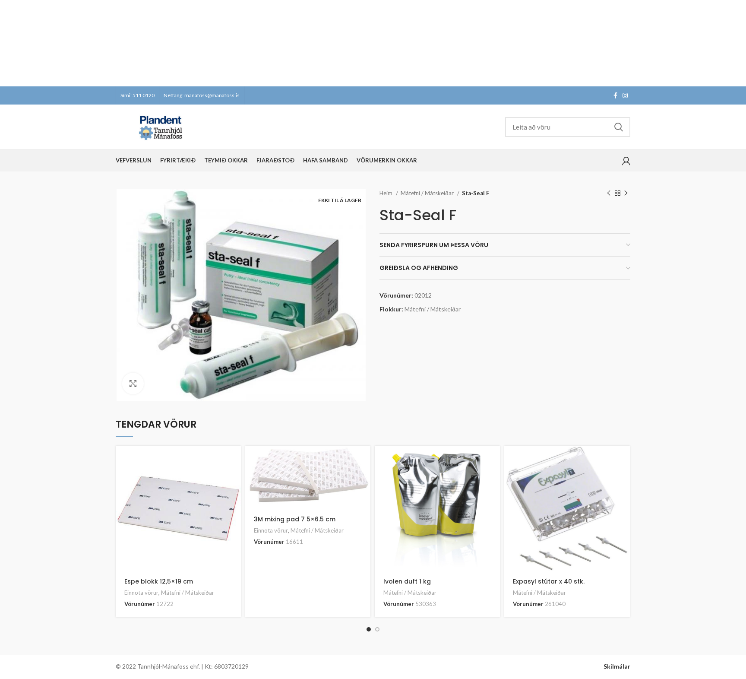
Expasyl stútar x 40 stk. (549, 581)
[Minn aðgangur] (626, 160)
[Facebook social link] (615, 95)
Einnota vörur (141, 592)
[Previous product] (608, 193)
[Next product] (626, 193)
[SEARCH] (618, 127)
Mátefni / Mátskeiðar (428, 193)
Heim (386, 193)
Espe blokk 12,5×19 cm (158, 581)
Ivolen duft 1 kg (407, 581)
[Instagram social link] (625, 95)
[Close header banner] (735, 43)
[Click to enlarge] (133, 383)
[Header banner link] (360, 43)
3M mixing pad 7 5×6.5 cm (294, 519)
